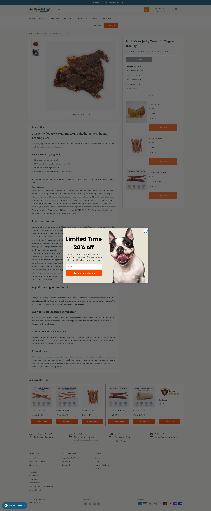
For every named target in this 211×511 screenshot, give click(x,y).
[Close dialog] (145, 231)
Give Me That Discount (84, 273)
